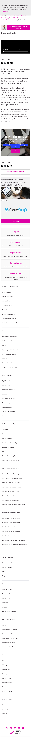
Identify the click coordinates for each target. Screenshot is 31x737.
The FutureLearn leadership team (11, 563)
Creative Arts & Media (8, 363)
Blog (3, 576)
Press (3, 571)
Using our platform (7, 589)
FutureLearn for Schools (8, 642)
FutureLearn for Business (9, 634)
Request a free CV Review (9, 611)
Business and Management (9, 336)
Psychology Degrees (7, 434)
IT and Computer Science (9, 354)
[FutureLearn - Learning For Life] (15, 732)
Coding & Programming (8, 411)
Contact (4, 713)
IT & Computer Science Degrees (10, 443)
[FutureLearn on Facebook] (7, 727)
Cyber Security (6, 403)
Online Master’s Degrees (8, 314)
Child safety (5, 705)
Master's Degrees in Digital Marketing (12, 487)
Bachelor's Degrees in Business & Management (14, 544)
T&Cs (3, 660)
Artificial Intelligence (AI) (8, 389)
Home (3, 16)
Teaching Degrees (7, 438)
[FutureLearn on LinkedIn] (23, 727)
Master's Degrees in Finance (9, 496)
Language (4, 358)
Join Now (15, 221)
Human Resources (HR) (8, 398)
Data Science (5, 394)
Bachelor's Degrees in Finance (10, 536)
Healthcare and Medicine (8, 341)
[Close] (29, 2)
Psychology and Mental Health (10, 350)
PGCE (3, 451)
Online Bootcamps (7, 305)
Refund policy (6, 669)
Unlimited (4, 607)
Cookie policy (5, 674)
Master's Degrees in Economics (10, 500)
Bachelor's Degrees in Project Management (13, 540)
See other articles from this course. (18, 27)
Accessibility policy (7, 682)
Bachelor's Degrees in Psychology (11, 522)
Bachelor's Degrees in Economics (11, 531)
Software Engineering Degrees (10, 456)
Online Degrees (6, 310)
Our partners (5, 625)
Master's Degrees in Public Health (11, 491)
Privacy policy (6, 665)
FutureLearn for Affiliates (9, 647)
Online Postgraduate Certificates (11, 323)
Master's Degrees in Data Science (11, 482)
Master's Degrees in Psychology (10, 474)
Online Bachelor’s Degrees (9, 318)
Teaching (4, 345)
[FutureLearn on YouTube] (19, 727)
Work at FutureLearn (7, 567)
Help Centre (5, 709)
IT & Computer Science (12, 16)
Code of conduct (6, 678)
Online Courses (6, 292)
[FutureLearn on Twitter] (15, 727)
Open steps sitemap (7, 691)
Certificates (5, 602)
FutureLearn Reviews (7, 594)
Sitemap (4, 687)
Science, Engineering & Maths (10, 367)
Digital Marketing (6, 381)
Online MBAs (5, 429)
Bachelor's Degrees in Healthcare (11, 518)
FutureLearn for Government (9, 638)
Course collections (7, 416)
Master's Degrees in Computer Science (12, 478)
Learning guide (6, 598)
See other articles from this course (15, 171)
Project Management (7, 407)
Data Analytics (6, 385)
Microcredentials (6, 301)
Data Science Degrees (8, 447)
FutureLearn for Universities (9, 629)
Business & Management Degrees (11, 460)
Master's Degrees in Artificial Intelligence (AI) (14, 504)
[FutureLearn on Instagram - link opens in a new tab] (11, 727)
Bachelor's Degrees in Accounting (11, 527)
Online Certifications (7, 296)
